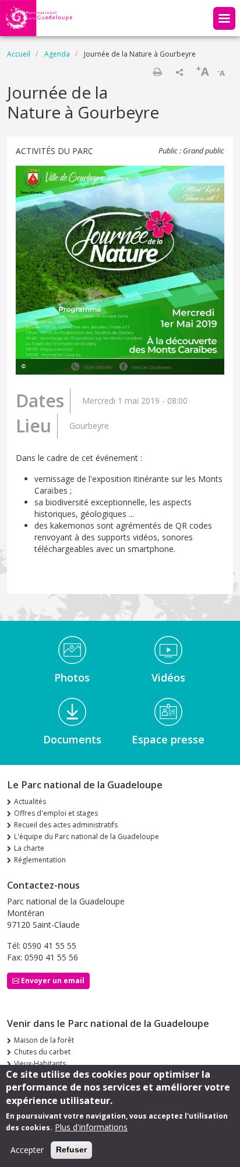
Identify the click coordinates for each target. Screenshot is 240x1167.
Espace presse (168, 739)
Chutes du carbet (42, 1052)
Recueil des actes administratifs (66, 825)
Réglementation (40, 860)
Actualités (30, 801)
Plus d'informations (91, 1127)
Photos (72, 677)
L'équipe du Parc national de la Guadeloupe (86, 836)
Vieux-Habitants (40, 1063)
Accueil (18, 54)
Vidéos (168, 677)
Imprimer (157, 72)
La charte (29, 848)
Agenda (57, 54)
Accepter (27, 1149)
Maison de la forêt (44, 1040)
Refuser (71, 1149)
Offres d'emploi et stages (56, 813)
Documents (72, 739)
